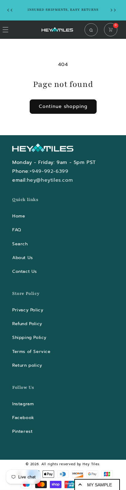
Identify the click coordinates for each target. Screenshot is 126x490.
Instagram (23, 404)
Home (18, 216)
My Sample (99, 484)
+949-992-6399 (49, 171)
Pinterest (22, 431)
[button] (92, 29)
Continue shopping (63, 106)
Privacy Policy (27, 310)
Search (20, 244)
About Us (22, 257)
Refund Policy (27, 324)
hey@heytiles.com (50, 180)
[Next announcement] (114, 10)
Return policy (27, 365)
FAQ (16, 230)
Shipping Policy (29, 337)
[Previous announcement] (11, 10)
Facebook (23, 417)
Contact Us (24, 271)
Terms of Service (31, 351)
